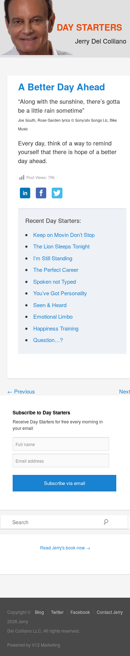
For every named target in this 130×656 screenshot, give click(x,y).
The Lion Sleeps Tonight (61, 246)
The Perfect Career (55, 269)
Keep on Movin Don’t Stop (64, 234)
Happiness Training (55, 328)
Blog (39, 612)
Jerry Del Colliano (100, 40)
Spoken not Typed (54, 281)
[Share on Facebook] (41, 193)
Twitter (57, 612)
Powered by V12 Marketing (33, 645)
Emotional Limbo (53, 316)
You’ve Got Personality (60, 293)
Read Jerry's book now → (65, 547)
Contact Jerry (110, 612)
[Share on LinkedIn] (25, 193)
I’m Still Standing (52, 258)
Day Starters (89, 27)
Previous (21, 391)
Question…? (48, 339)
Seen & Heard (49, 305)
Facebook (80, 612)
